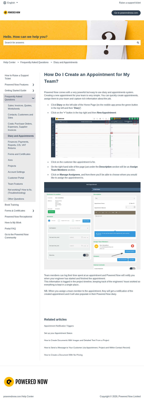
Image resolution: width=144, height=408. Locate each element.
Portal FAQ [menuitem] (10, 228)
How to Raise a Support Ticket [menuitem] (17, 77)
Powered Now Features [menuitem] (16, 84)
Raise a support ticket (130, 3)
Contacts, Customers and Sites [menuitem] (20, 116)
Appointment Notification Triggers (59, 326)
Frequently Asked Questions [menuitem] (13, 98)
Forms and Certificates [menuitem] (19, 154)
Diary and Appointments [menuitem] (21, 136)
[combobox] (69, 42)
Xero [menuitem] (10, 160)
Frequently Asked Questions (34, 62)
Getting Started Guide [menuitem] (15, 90)
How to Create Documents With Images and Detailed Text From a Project (76, 340)
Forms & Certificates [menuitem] (15, 210)
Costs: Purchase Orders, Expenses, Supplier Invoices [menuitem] (20, 127)
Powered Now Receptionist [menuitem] (18, 216)
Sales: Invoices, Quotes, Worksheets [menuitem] (20, 107)
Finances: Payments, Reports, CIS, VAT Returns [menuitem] (18, 145)
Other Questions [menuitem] (16, 199)
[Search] (138, 42)
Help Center (9, 62)
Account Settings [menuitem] (16, 172)
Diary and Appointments (65, 62)
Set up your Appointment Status (58, 333)
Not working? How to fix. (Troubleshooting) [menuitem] (20, 191)
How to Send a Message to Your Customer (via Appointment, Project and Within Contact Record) (87, 347)
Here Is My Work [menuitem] (13, 222)
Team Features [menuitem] (15, 184)
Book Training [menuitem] (12, 205)
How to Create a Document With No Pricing (63, 355)
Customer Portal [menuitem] (16, 178)
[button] (33, 85)
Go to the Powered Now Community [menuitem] (17, 236)
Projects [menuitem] (12, 166)
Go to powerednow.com (126, 13)
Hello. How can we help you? (25, 37)
